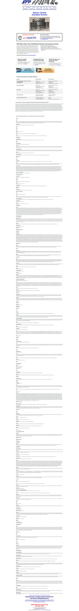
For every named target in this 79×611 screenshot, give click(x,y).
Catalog (41, 7)
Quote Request (28, 7)
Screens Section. (32, 55)
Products (33, 7)
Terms (47, 7)
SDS (44, 7)
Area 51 (50, 7)
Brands (37, 7)
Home (23, 7)
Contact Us (54, 7)
